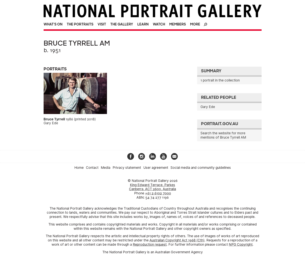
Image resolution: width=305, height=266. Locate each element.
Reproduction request (150, 244)
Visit (102, 24)
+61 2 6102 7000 (158, 193)
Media (105, 168)
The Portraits (80, 24)
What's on (53, 24)
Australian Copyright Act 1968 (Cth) (177, 240)
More (195, 24)
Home (79, 168)
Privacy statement (127, 168)
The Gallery (121, 24)
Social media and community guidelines (201, 168)
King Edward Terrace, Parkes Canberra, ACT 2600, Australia (152, 187)
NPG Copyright (241, 244)
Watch (159, 24)
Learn (143, 24)
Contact (92, 168)
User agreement (155, 168)
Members (177, 24)
